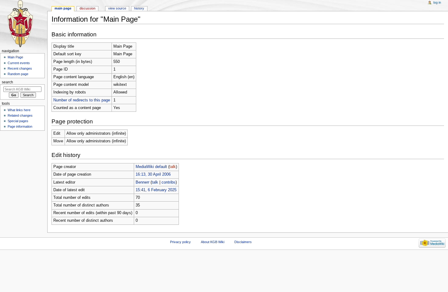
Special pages (18, 121)
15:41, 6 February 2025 (156, 190)
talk (172, 167)
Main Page (15, 57)
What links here (19, 110)
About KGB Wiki (212, 242)
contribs (169, 182)
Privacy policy (180, 242)
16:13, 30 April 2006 (153, 174)
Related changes (20, 115)
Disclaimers (243, 242)
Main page (63, 8)
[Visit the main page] (23, 23)
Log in (437, 2)
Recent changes (20, 68)
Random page (18, 74)
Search (7, 82)
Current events (19, 63)
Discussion (87, 8)
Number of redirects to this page (81, 100)
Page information (20, 126)
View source (117, 8)
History (139, 8)
